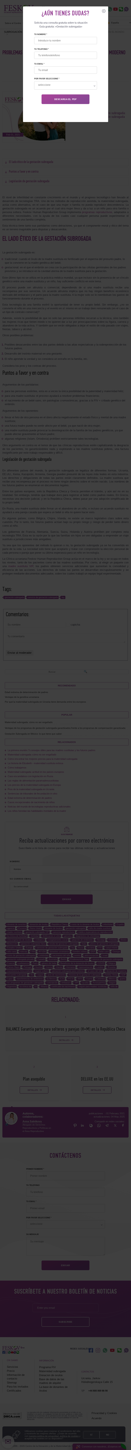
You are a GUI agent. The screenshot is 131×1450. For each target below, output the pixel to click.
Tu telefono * (41, 49)
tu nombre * (40, 34)
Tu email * (39, 64)
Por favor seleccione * (46, 79)
